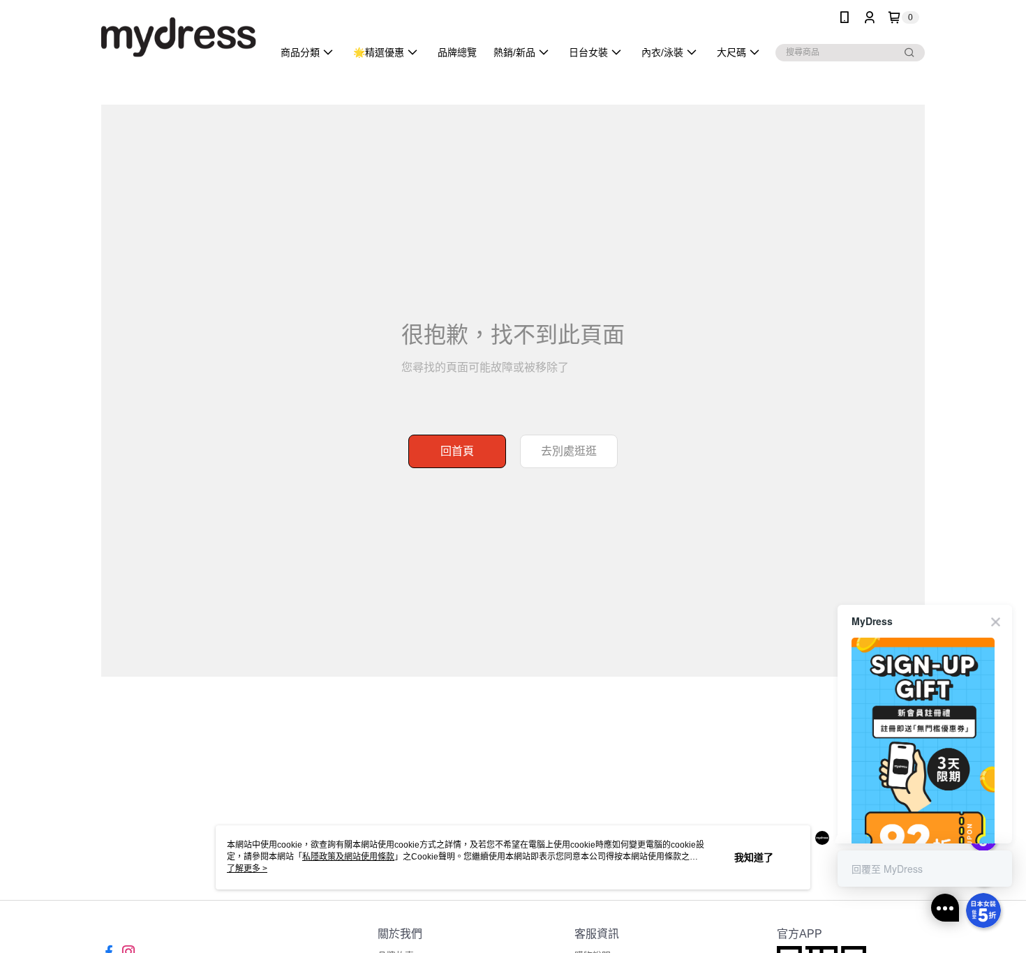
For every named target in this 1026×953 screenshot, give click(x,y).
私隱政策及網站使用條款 (348, 857)
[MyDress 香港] (178, 36)
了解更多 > (247, 868)
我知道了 (753, 857)
